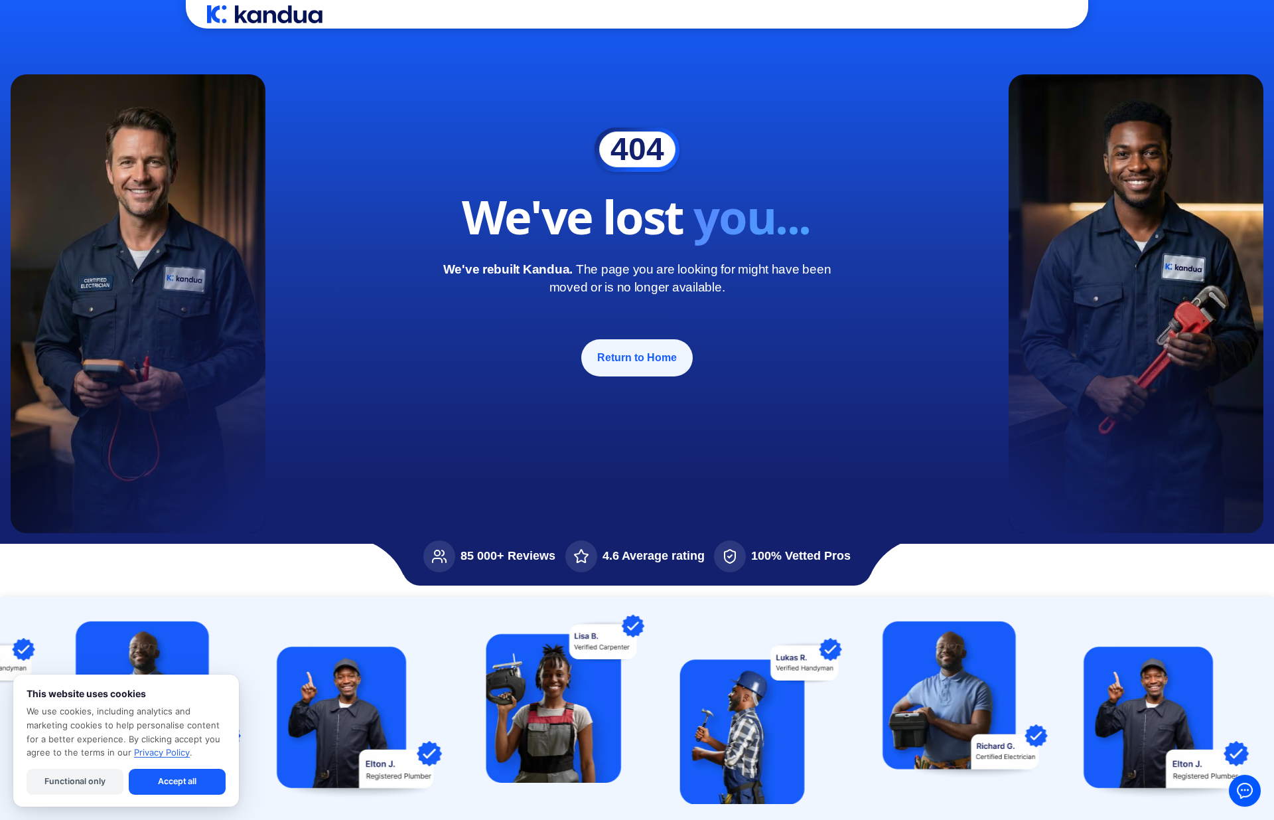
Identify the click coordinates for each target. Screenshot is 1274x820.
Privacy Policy (162, 752)
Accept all (177, 781)
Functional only (74, 781)
